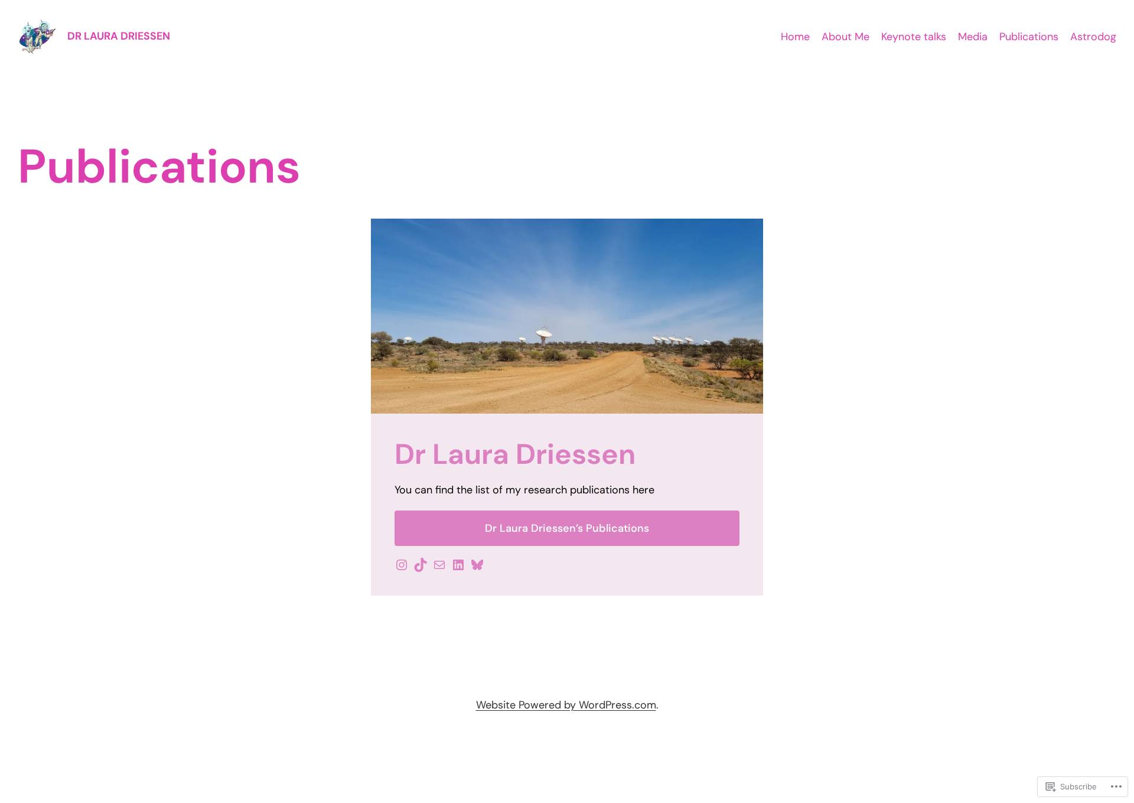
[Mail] (439, 565)
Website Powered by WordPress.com (566, 705)
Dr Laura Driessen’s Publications (567, 528)
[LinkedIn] (458, 565)
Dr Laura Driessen (118, 36)
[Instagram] (402, 565)
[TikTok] (420, 565)
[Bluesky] (477, 565)
